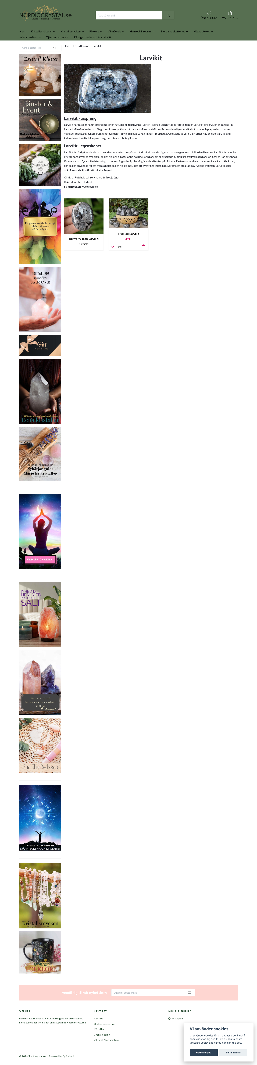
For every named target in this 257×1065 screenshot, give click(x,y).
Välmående (114, 42)
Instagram (177, 1029)
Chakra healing (102, 1045)
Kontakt (98, 1029)
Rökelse (94, 42)
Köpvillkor (99, 1040)
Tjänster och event (57, 48)
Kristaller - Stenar (41, 42)
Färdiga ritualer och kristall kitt (92, 48)
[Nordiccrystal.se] (59, 20)
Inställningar (233, 1052)
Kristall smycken (71, 42)
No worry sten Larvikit (84, 250)
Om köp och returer (104, 1035)
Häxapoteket (202, 42)
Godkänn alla (203, 1052)
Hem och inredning (141, 42)
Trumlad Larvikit (129, 245)
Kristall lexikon (28, 48)
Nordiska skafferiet (173, 42)
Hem (22, 42)
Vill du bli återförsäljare (106, 1051)
